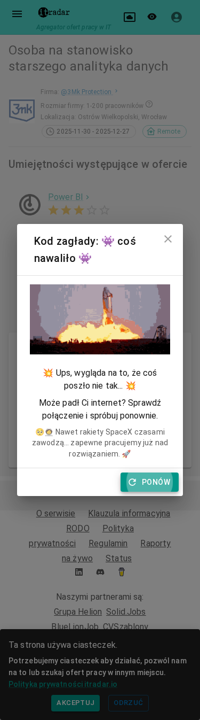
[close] (168, 239)
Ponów (156, 482)
